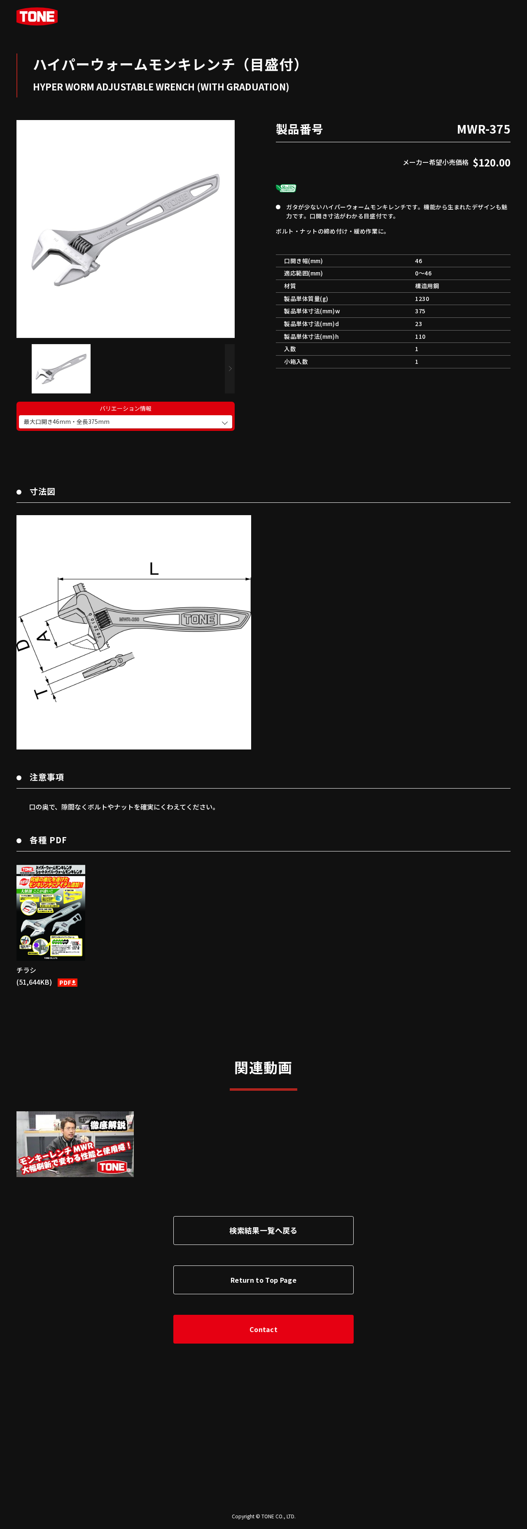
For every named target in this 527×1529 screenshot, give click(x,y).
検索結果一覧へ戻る (263, 1230)
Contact (263, 1329)
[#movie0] (75, 1144)
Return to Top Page (263, 1280)
